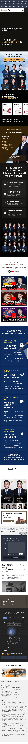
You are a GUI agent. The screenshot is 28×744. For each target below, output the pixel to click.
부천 (10, 6)
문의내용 (5, 548)
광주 (14, 1)
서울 (2, 1)
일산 (26, 3)
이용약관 (9, 680)
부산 (18, 1)
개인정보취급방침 (17, 680)
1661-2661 (22, 10)
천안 (22, 3)
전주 (2, 6)
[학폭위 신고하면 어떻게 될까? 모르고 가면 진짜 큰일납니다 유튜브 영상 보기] (14, 283)
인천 (10, 1)
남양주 (14, 6)
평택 (18, 3)
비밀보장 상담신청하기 (14, 557)
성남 (10, 3)
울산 (6, 6)
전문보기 (21, 554)
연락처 (4, 545)
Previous (2, 491)
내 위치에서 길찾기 (14, 656)
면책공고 (2, 680)
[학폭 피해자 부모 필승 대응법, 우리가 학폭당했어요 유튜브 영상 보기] (14, 314)
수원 (2, 3)
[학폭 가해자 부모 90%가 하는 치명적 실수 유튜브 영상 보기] (14, 298)
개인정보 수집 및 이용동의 (13, 554)
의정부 (6, 3)
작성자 (4, 543)
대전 (26, 1)
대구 (22, 1)
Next (25, 491)
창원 (14, 3)
